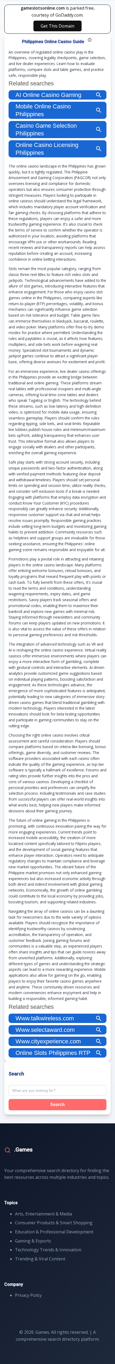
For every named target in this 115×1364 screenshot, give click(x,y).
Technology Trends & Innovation (48, 1250)
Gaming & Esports (33, 1241)
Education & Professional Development (54, 1232)
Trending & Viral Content (40, 1259)
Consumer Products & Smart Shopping (54, 1223)
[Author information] (89, 40)
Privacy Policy (28, 1295)
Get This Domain (57, 26)
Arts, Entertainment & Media (43, 1214)
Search (57, 1104)
